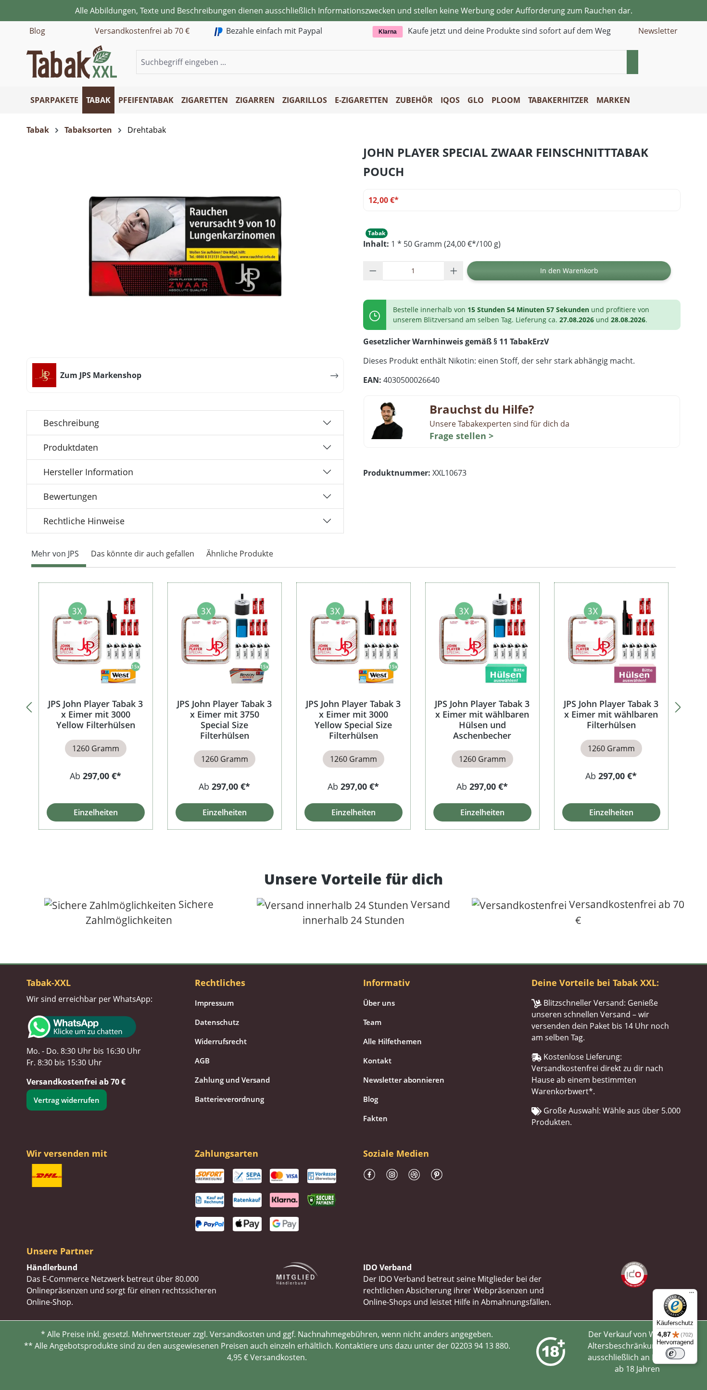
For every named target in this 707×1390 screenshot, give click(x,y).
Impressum (214, 1003)
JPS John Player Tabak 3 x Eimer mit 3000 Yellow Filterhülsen (95, 714)
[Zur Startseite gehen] (71, 61)
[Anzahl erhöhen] (454, 270)
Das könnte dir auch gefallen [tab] (142, 553)
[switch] (675, 1353)
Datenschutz (217, 1022)
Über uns (379, 1003)
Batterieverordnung (229, 1099)
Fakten (375, 1118)
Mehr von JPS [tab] (55, 553)
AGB (202, 1060)
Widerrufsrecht (221, 1041)
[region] (353, 706)
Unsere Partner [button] (59, 1251)
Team (372, 1022)
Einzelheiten (96, 812)
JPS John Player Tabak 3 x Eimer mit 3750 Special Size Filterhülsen (224, 719)
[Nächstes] (678, 705)
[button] (675, 62)
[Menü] (691, 1295)
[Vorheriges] (29, 705)
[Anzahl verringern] (373, 270)
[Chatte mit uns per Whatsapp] (101, 1026)
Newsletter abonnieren (403, 1080)
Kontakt (377, 1060)
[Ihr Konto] (663, 62)
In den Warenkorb (569, 270)
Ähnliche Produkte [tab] (239, 553)
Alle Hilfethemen (392, 1041)
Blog (37, 30)
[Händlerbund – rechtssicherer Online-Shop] (297, 1272)
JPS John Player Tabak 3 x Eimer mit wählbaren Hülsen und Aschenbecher (482, 719)
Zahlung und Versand (232, 1080)
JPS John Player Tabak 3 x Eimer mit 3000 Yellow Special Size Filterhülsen (353, 719)
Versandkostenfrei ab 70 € (142, 30)
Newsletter (658, 30)
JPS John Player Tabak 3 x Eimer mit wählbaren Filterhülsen (611, 714)
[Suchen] (632, 62)
